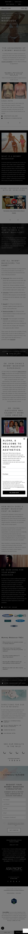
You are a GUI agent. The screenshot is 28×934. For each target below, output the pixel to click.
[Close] (24, 439)
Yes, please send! (14, 492)
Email (4, 466)
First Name (5, 474)
